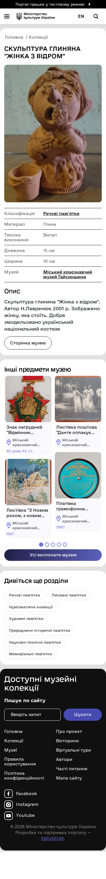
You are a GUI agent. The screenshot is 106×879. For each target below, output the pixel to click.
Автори (64, 759)
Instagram (27, 804)
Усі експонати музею (53, 554)
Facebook (26, 793)
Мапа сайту (69, 778)
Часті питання (71, 769)
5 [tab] (65, 544)
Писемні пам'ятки (69, 595)
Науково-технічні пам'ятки (35, 642)
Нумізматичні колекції (31, 607)
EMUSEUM (52, 838)
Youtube (25, 815)
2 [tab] (47, 544)
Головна (13, 731)
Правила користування (20, 761)
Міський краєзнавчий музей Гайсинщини (67, 274)
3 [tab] (53, 544)
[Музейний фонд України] (36, 16)
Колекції (13, 741)
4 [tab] (59, 544)
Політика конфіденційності (24, 775)
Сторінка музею (28, 342)
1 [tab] (41, 544)
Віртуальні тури (73, 750)
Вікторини (67, 741)
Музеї (10, 750)
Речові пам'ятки (61, 213)
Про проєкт (69, 731)
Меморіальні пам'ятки (30, 654)
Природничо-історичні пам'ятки (39, 630)
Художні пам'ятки (26, 618)
